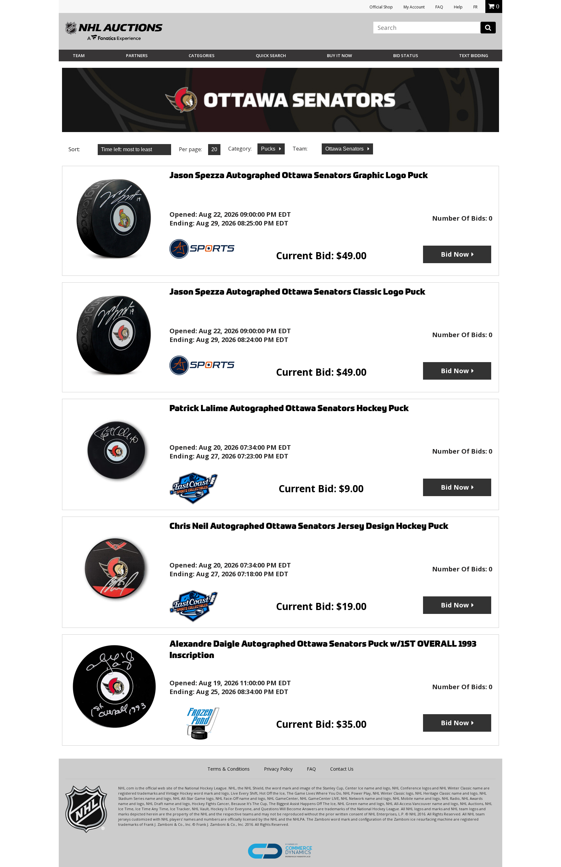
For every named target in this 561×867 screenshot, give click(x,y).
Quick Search (271, 55)
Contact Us (342, 769)
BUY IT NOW (339, 55)
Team (79, 55)
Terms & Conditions (228, 769)
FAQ (439, 7)
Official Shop (381, 7)
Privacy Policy (278, 769)
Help (458, 7)
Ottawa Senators (345, 149)
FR (475, 7)
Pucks (269, 149)
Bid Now (455, 254)
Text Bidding (473, 55)
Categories (202, 55)
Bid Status (405, 55)
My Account (414, 7)
